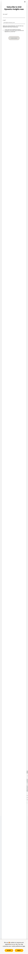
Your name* (5, 14)
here (23, 946)
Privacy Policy (14, 30)
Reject (19, 950)
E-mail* (4, 20)
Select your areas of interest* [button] (9, 25)
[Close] (25, 1)
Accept (9, 950)
